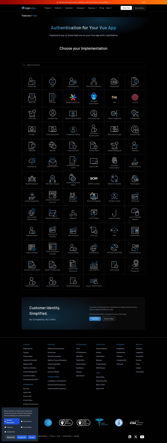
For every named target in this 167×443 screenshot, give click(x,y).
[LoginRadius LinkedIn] (129, 436)
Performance (27, 421)
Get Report (105, 2)
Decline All (10, 437)
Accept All (21, 437)
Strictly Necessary (10, 421)
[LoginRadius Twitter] (135, 436)
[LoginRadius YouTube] (142, 437)
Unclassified (11, 432)
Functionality (27, 427)
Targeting (10, 427)
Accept (31, 437)
